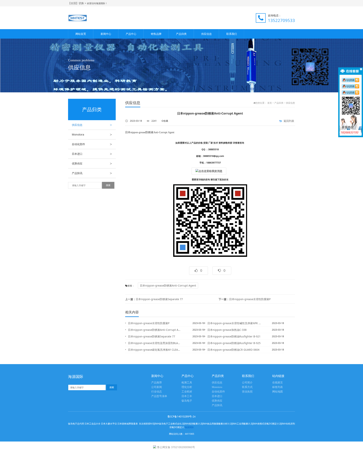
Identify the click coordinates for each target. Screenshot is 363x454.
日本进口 (92, 154)
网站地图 (277, 391)
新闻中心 (106, 34)
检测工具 (187, 382)
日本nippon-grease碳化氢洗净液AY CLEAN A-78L (155, 349)
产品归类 (181, 34)
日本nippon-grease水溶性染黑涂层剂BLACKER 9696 (155, 343)
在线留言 (277, 382)
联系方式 (247, 387)
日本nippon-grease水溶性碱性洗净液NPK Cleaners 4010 (234, 323)
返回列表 (289, 121)
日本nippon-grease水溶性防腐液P (245, 299)
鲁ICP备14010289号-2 (181, 416)
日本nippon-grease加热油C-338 (227, 330)
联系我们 (231, 34)
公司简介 (247, 382)
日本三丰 (187, 396)
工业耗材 (187, 391)
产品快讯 (92, 173)
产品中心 (131, 34)
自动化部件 (92, 144)
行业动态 (156, 391)
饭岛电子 (187, 400)
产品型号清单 (159, 396)
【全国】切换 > (77, 3)
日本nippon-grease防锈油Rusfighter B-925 (234, 343)
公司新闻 (156, 387)
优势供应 (92, 163)
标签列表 (277, 387)
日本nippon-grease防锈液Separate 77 (154, 299)
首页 (269, 103)
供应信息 (206, 34)
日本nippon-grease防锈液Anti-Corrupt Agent (168, 285)
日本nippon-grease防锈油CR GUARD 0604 (233, 349)
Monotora (92, 134)
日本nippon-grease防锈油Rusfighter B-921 (234, 336)
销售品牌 (156, 34)
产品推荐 (156, 382)
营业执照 (247, 391)
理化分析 (187, 387)
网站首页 (80, 34)
